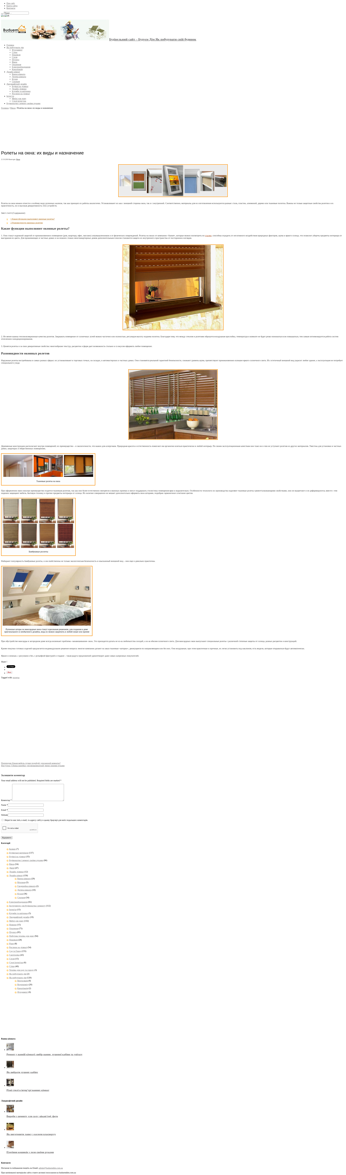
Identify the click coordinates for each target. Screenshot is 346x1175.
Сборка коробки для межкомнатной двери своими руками (33, 766)
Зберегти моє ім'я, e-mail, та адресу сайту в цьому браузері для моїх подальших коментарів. (46, 820)
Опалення (16, 64)
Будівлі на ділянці (20, 86)
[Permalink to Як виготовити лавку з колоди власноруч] (10, 1129)
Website (4, 815)
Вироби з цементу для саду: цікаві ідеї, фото (32, 1116)
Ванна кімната (18, 74)
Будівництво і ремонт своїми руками (23, 103)
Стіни (14, 52)
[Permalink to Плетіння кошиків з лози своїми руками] (10, 1147)
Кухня (15, 79)
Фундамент (17, 50)
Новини (13, 925)
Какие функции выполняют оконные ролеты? (33, 219)
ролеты (16, 677)
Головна (10, 45)
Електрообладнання (21, 67)
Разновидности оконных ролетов (27, 223)
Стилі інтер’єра (19, 101)
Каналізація (17, 69)
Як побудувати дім (15, 47)
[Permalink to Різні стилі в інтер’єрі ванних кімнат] (10, 1085)
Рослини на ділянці (21, 94)
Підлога (15, 60)
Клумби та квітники (21, 91)
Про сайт (10, 3)
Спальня (16, 81)
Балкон (12, 849)
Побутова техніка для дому (21, 936)
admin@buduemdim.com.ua (51, 1168)
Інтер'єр (12, 909)
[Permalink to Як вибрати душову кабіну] (10, 1067)
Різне (11, 943)
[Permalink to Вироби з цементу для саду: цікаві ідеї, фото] (10, 1111)
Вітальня (21, 882)
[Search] (2, 13)
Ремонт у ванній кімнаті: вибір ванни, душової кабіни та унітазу (44, 1054)
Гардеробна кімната (26, 886)
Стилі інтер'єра (16, 962)
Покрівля (16, 55)
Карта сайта (11, 6)
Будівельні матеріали (18, 853)
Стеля (14, 57)
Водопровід (22, 984)
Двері (11, 868)
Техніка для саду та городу (21, 970)
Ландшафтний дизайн (16, 84)
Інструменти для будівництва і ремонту (27, 906)
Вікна (14, 62)
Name (3, 805)
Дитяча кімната (19, 77)
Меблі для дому (19, 98)
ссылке (208, 235)
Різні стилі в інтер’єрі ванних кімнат (27, 1090)
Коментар (6, 800)
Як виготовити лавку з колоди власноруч (31, 1134)
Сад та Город (15, 951)
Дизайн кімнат (13, 72)
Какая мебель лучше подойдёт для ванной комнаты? (31, 763)
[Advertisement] (173, 128)
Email (3, 810)
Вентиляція (22, 981)
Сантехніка (14, 955)
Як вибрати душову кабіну (22, 1072)
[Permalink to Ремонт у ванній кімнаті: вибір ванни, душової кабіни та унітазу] (10, 1050)
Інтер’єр (10, 96)
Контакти (10, 8)
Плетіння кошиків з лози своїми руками (30, 1152)
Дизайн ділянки (19, 89)
